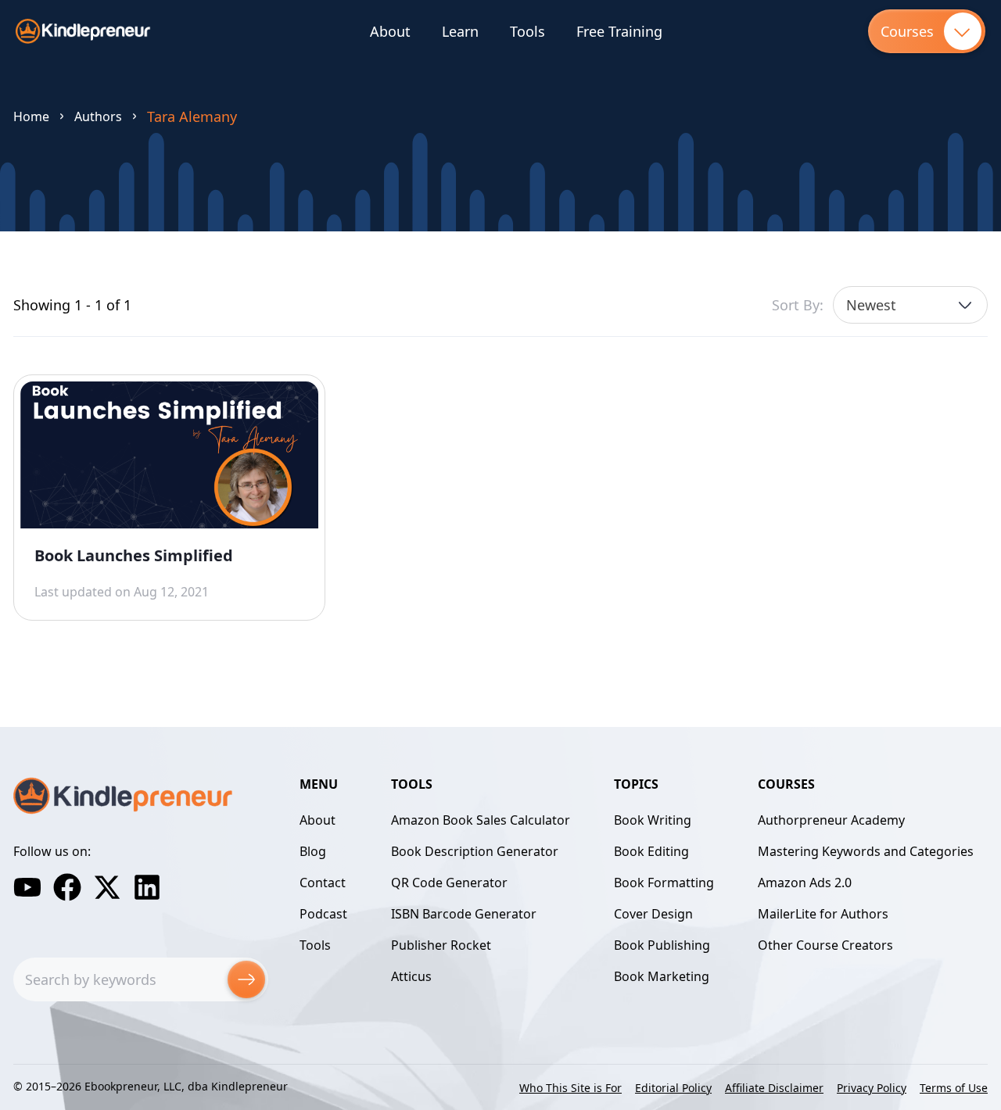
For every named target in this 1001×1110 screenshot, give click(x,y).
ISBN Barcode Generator (463, 913)
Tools (527, 31)
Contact (323, 882)
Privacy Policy (871, 1087)
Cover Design (653, 913)
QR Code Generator (449, 882)
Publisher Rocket (441, 945)
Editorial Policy (673, 1087)
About (390, 31)
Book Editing (651, 851)
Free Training (619, 31)
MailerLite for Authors (823, 913)
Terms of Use (954, 1087)
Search (246, 979)
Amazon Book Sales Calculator (480, 820)
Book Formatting (664, 882)
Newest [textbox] (871, 304)
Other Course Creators (825, 945)
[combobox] (910, 305)
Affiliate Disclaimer (774, 1087)
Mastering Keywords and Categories (866, 851)
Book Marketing (661, 976)
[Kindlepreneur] (83, 31)
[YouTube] (27, 887)
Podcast (323, 913)
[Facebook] (67, 887)
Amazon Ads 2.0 (805, 882)
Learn (460, 31)
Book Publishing (662, 945)
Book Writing (652, 820)
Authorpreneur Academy (831, 820)
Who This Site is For (570, 1087)
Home (31, 116)
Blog (313, 851)
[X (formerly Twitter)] (107, 887)
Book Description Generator (474, 851)
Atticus (411, 976)
